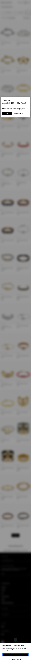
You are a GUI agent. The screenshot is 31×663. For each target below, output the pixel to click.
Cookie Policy (20, 109)
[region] (15, 107)
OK (7, 113)
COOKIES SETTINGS (18, 113)
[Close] (15, 640)
